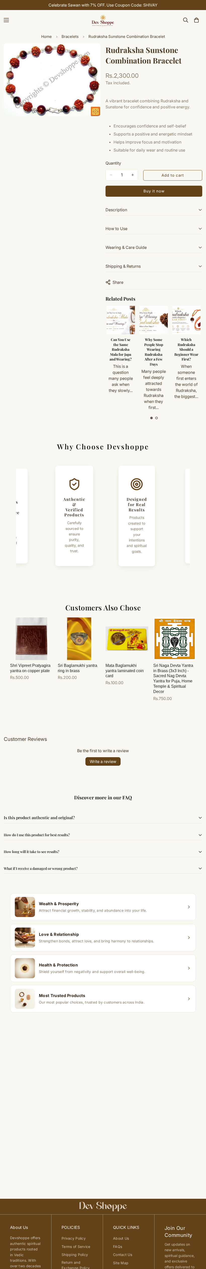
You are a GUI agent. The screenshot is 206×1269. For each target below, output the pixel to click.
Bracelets (70, 36)
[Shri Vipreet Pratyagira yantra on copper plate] (31, 638)
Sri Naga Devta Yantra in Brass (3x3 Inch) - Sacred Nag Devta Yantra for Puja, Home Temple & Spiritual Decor (173, 678)
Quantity (113, 163)
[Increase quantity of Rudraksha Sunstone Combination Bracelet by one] (132, 174)
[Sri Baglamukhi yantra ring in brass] (79, 638)
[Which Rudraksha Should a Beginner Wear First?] (186, 320)
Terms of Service (76, 1246)
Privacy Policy (74, 1238)
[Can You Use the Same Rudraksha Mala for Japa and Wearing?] (121, 320)
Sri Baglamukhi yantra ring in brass (77, 668)
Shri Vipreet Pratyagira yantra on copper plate (30, 668)
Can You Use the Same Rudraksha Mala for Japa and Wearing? (121, 349)
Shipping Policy (75, 1254)
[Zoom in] (92, 54)
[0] (196, 20)
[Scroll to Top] (196, 1241)
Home (46, 36)
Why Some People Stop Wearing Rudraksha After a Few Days (153, 352)
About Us (121, 1238)
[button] (151, 417)
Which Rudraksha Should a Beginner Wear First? (186, 349)
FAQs (117, 1246)
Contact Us (122, 1254)
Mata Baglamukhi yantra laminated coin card (125, 670)
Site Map (120, 1263)
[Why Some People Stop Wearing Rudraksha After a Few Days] (153, 320)
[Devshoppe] (103, 20)
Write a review (103, 761)
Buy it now (154, 191)
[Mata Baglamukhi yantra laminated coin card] (127, 638)
